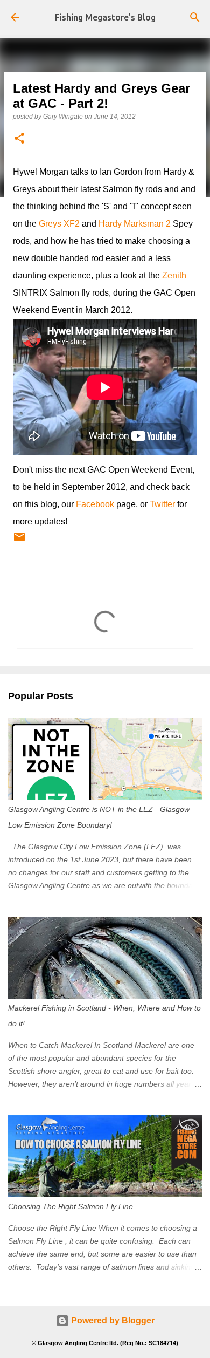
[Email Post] (19, 541)
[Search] (194, 17)
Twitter (162, 504)
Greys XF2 (59, 223)
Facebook (95, 504)
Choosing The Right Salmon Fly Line (70, 1206)
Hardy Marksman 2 (135, 223)
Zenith (174, 275)
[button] (19, 139)
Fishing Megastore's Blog (105, 17)
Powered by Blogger (112, 1320)
